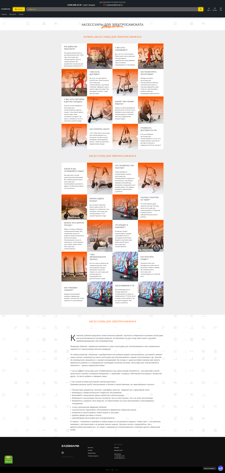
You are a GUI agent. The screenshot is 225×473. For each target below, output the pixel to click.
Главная (4, 14)
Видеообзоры (92, 453)
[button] (209, 9)
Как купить (12, 14)
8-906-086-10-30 (75, 5)
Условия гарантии (93, 456)
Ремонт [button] (21, 14)
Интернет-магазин (95, 444)
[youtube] (63, 453)
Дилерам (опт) (118, 450)
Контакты (90, 447)
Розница (116, 447)
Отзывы (90, 450)
